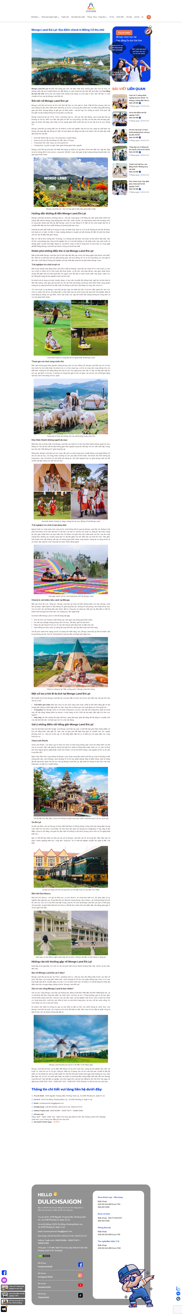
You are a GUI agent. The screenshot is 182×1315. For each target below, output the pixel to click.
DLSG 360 (120, 17)
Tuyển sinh (65, 17)
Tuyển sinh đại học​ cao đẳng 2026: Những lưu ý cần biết (138, 166)
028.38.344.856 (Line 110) (109, 1234)
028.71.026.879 (114, 1218)
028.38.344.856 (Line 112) (109, 1204)
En (142, 17)
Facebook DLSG (45, 1267)
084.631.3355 (103, 1221)
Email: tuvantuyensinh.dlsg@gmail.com (55, 1231)
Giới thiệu (34, 17)
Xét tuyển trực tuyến (78, 17)
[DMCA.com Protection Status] (44, 1256)
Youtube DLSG (44, 1287)
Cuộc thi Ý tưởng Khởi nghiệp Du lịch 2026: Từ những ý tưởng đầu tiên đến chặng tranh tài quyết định (139, 98)
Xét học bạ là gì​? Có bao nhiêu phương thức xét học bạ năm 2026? (139, 132)
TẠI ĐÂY (56, 1122)
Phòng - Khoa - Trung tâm (96, 17)
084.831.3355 (103, 1207)
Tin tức (111, 17)
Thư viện (129, 17)
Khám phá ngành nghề (49, 17)
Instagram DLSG (45, 1277)
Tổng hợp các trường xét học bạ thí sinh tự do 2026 (139, 148)
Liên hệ (136, 17)
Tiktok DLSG (43, 1297)
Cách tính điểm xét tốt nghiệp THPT (137, 114)
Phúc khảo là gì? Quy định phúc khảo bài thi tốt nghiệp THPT (139, 183)
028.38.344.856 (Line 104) (109, 1248)
